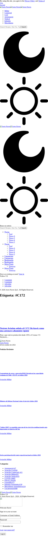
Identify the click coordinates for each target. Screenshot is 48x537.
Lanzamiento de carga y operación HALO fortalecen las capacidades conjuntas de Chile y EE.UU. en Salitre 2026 (21, 374)
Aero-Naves (4, 343)
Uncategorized (10, 488)
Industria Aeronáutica (13, 484)
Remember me (7, 526)
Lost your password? (7, 530)
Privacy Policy (30, 1)
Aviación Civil (10, 470)
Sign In (21, 274)
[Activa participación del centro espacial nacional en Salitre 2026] (8, 451)
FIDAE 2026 (10, 480)
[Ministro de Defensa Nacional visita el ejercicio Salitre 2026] (8, 397)
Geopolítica (9, 482)
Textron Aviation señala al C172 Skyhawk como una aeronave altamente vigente (22, 329)
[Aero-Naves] (15, 7)
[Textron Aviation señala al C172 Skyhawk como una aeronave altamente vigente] (18, 324)
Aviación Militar (5, 379)
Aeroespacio (10, 468)
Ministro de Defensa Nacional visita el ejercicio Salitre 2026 (19, 401)
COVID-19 (9, 478)
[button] (2, 5)
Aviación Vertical (11, 476)
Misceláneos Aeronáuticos (15, 486)
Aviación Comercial (13, 472)
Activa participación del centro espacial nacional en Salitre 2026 (20, 455)
